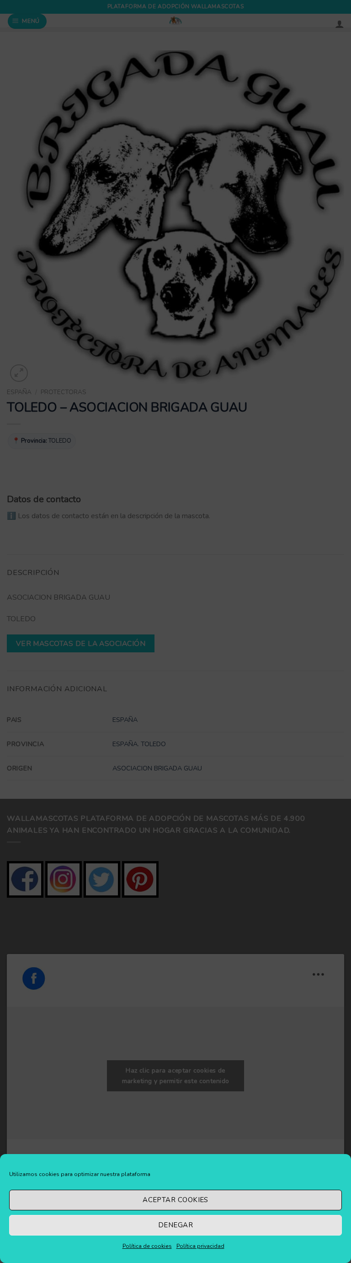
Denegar (175, 1225)
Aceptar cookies (175, 1199)
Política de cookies (147, 1246)
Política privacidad (200, 1246)
